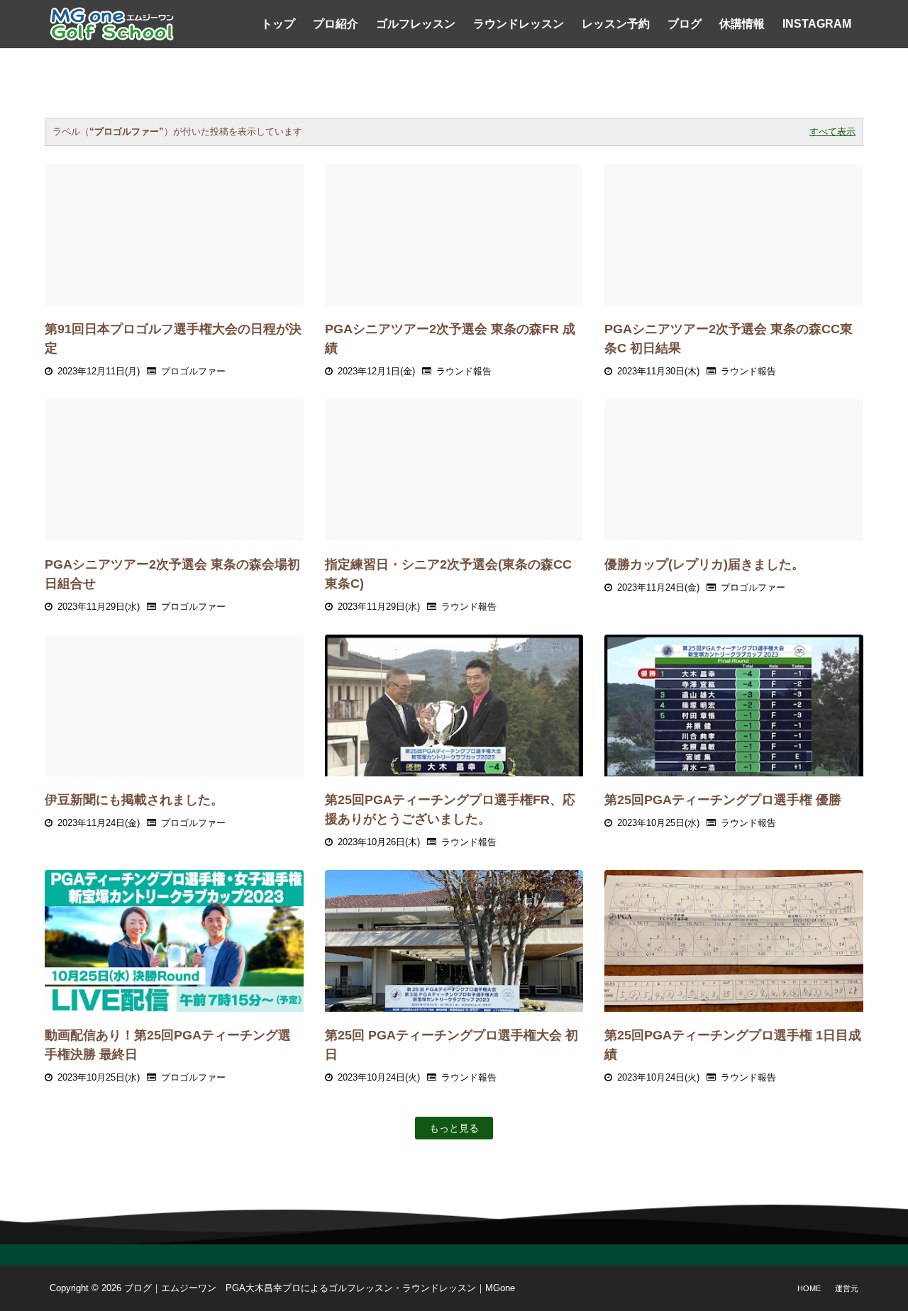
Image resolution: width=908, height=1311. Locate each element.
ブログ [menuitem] (685, 24)
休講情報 (742, 24)
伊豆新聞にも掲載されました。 (134, 800)
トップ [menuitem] (278, 24)
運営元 (846, 1288)
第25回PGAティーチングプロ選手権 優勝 (722, 800)
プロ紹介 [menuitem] (335, 24)
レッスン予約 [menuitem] (616, 24)
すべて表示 (832, 131)
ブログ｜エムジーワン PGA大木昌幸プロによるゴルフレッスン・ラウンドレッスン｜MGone (319, 1288)
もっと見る (454, 1128)
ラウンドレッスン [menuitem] (518, 24)
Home (809, 1288)
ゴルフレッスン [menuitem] (415, 24)
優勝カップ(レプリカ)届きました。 (704, 564)
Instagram (816, 24)
